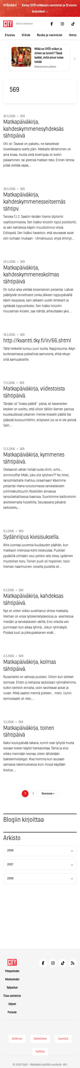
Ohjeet (12, 1004)
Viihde (26, 35)
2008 (10, 850)
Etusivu (10, 35)
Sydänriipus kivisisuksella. (31, 537)
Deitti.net (17, 1038)
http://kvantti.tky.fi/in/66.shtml (37, 341)
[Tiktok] (73, 24)
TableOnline (40, 1038)
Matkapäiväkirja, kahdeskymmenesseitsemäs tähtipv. (34, 202)
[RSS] (73, 963)
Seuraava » (48, 793)
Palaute (12, 1012)
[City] (12, 962)
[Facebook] (51, 24)
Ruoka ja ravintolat (50, 35)
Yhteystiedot (12, 971)
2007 (10, 864)
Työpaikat (12, 987)
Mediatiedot (12, 979)
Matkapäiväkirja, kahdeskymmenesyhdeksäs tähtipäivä (33, 129)
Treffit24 (40, 1051)
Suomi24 (63, 1038)
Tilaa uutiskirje (12, 995)
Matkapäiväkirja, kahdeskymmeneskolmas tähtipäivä (31, 275)
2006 (10, 878)
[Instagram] (62, 24)
